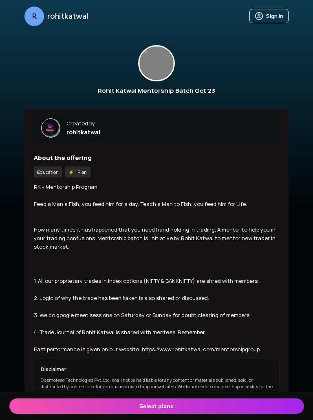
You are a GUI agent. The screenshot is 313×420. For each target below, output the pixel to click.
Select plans (156, 406)
